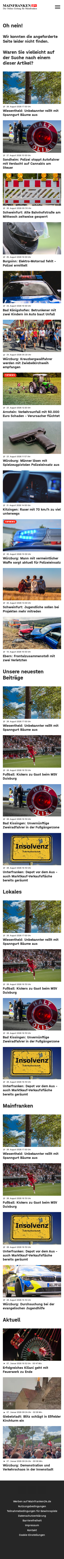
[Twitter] (32, 1490)
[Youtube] (42, 1490)
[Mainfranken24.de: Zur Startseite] (20, 7)
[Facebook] (22, 1490)
